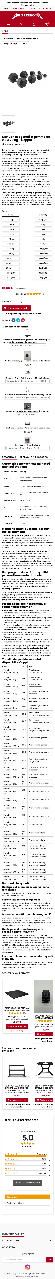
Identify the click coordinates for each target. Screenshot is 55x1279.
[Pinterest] (23, 320)
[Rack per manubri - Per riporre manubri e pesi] (27, 423)
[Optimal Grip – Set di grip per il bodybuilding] (27, 373)
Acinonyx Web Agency (32, 1276)
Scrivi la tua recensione (29, 1182)
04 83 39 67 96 (18, 8)
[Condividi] (13, 320)
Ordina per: (12, 1203)
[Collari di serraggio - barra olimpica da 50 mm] (27, 355)
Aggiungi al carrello (16, 308)
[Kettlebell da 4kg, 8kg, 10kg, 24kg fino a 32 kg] (27, 406)
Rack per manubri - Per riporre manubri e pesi (17, 1087)
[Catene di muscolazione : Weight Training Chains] (27, 390)
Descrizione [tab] (9, 457)
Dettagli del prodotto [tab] (34, 457)
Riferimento (7, 144)
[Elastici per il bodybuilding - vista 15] (27, 440)
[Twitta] (18, 320)
